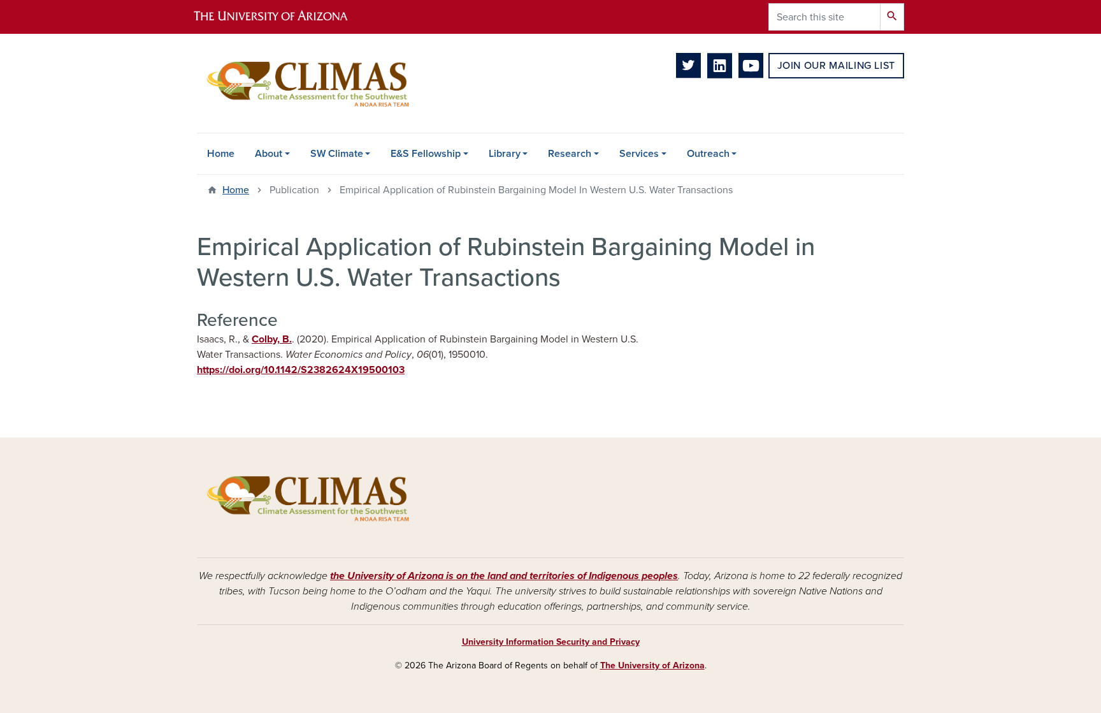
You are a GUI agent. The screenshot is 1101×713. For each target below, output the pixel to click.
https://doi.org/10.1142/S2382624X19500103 (301, 370)
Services (639, 153)
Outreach (708, 153)
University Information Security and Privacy (551, 641)
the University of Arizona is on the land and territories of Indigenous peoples (504, 576)
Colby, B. (272, 339)
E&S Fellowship (426, 153)
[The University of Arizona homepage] (281, 17)
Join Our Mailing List (836, 65)
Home (220, 153)
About (268, 153)
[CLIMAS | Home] (308, 83)
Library (505, 153)
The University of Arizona (652, 665)
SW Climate (336, 153)
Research (569, 153)
